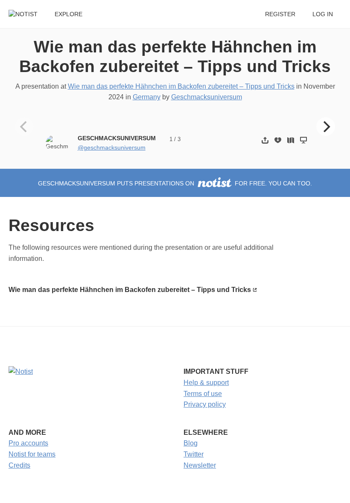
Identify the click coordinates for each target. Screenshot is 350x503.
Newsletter (200, 465)
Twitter (194, 454)
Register (280, 14)
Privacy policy (205, 404)
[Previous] (24, 126)
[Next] (325, 126)
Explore (68, 14)
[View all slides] (290, 140)
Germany (146, 97)
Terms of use (203, 393)
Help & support (206, 382)
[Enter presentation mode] (303, 140)
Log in (322, 14)
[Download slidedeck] (277, 140)
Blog (191, 443)
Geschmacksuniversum (206, 97)
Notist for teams (32, 454)
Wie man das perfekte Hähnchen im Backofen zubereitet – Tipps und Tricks (181, 86)
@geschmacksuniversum (112, 148)
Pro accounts (28, 443)
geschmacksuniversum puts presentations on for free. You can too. (175, 183)
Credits (19, 465)
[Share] (265, 140)
